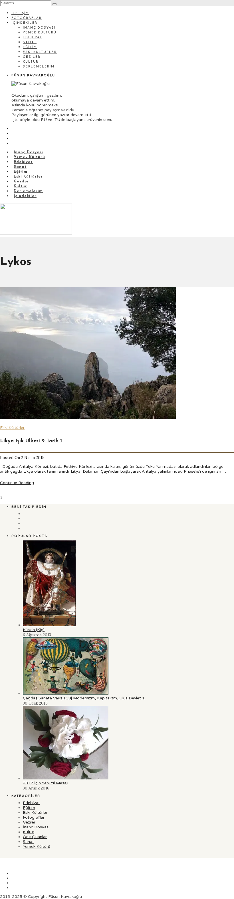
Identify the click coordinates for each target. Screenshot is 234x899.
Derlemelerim (39, 66)
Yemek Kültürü (40, 32)
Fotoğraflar (26, 18)
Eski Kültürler (40, 52)
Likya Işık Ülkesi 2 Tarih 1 (31, 441)
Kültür (31, 61)
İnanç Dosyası (39, 27)
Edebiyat (32, 37)
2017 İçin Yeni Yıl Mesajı (45, 783)
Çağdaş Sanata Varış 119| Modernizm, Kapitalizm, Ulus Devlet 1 (84, 698)
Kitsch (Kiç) (34, 629)
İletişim (20, 13)
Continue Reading (17, 482)
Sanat (30, 42)
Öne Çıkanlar (35, 836)
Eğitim (30, 47)
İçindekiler (24, 23)
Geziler (32, 57)
